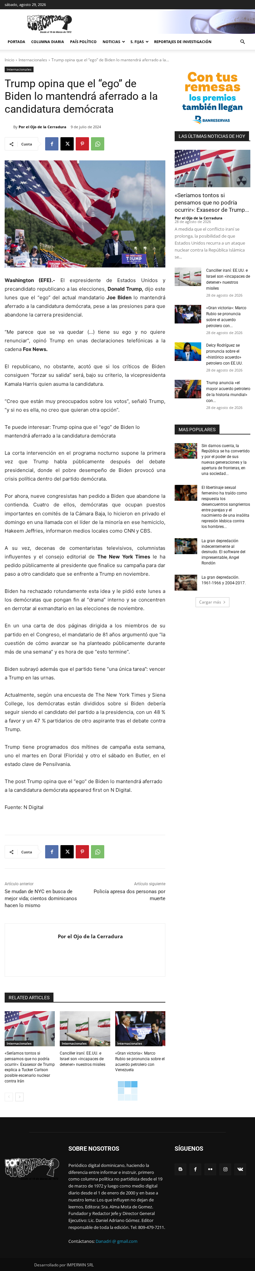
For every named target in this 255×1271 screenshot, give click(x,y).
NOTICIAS (111, 41)
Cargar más (210, 602)
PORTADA (16, 41)
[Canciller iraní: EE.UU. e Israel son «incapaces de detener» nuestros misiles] (85, 1028)
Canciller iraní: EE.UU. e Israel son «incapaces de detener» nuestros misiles (82, 1059)
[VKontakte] (240, 1169)
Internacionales (33, 60)
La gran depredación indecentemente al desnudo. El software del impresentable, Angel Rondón (223, 552)
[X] (67, 143)
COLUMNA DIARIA (47, 41)
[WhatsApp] (97, 143)
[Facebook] (51, 143)
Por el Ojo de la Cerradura (42, 126)
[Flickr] (210, 1169)
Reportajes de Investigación (183, 41)
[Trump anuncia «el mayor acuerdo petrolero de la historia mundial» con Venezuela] (188, 389)
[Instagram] (225, 1169)
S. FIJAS (137, 41)
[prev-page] (9, 1097)
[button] (242, 42)
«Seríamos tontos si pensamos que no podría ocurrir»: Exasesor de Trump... (212, 202)
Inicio (9, 60)
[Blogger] (180, 1169)
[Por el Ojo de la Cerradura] (9, 127)
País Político (83, 41)
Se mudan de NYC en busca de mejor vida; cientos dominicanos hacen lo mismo (41, 898)
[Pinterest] (82, 143)
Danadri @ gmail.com (116, 1241)
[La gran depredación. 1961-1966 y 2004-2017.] (186, 583)
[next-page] (19, 1097)
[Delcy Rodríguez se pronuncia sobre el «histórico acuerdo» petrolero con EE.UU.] (188, 351)
